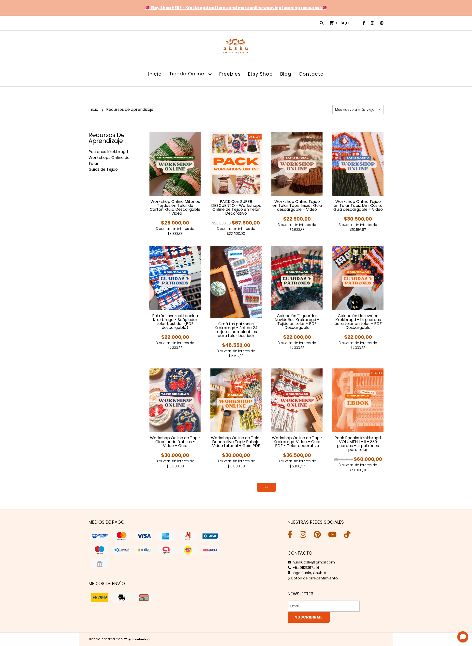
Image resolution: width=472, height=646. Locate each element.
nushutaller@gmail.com (313, 562)
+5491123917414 (305, 567)
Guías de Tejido (103, 169)
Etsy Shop (260, 74)
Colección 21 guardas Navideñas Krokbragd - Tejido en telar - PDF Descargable (297, 321)
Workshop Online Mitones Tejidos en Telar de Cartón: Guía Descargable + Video (175, 207)
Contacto (311, 74)
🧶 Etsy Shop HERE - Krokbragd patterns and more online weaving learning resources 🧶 (236, 8)
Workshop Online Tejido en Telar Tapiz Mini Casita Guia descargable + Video (358, 205)
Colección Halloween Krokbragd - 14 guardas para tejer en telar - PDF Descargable (358, 321)
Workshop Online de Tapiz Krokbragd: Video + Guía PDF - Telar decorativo (297, 442)
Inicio (155, 74)
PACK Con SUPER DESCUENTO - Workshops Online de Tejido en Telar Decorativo (236, 207)
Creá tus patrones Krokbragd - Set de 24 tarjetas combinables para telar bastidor (236, 329)
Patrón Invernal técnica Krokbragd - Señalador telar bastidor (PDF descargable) (175, 321)
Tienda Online (187, 73)
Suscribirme (309, 617)
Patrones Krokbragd (108, 151)
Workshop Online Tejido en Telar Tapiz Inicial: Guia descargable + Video (297, 205)
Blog (285, 74)
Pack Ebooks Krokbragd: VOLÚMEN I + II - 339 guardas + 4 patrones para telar (358, 443)
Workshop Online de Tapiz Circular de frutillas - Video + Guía (175, 442)
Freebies (230, 74)
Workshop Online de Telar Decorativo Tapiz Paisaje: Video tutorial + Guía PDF (236, 442)
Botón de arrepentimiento (314, 578)
